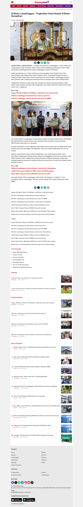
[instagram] (25, 482)
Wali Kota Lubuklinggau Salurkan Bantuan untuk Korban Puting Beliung (33, 168)
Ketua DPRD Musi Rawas (20, 252)
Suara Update (20, 20)
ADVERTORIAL (19, 9)
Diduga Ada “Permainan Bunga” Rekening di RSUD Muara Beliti (32, 425)
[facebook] (35, 62)
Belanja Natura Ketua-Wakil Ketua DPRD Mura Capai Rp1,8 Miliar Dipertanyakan (33, 211)
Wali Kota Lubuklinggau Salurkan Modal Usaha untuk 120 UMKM (31, 98)
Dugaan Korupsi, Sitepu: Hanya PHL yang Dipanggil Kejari (30, 376)
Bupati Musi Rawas (18, 262)
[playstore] (29, 500)
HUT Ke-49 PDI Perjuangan (21, 265)
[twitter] (38, 62)
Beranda (13, 9)
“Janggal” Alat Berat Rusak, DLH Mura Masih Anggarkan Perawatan (33, 435)
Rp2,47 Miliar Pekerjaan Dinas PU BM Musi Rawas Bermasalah (30, 174)
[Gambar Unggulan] (41, 41)
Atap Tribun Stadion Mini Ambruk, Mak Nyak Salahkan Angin (31, 357)
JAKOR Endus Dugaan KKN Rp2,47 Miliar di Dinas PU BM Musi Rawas (32, 171)
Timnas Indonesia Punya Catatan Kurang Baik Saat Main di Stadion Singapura (33, 288)
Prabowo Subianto (18, 257)
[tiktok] (32, 482)
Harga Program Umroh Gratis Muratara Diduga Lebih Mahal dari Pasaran (35, 347)
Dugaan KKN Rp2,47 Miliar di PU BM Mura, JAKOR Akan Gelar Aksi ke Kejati (34, 93)
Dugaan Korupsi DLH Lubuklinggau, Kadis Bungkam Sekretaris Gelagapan (35, 386)
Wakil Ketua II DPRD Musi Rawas (22, 267)
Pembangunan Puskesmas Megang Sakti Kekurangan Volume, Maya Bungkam (33, 214)
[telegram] (45, 62)
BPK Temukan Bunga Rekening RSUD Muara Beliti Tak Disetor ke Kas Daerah (36, 415)
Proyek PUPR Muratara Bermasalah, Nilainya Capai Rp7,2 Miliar (32, 366)
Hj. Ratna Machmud (18, 260)
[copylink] (48, 62)
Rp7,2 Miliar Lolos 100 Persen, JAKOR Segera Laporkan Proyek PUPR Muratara (37, 406)
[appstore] (16, 500)
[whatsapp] (42, 62)
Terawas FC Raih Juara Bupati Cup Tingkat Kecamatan (27, 278)
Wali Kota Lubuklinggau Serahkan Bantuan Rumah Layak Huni (30, 95)
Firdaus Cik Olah (17, 255)
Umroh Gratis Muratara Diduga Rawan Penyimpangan (29, 396)
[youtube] (28, 482)
